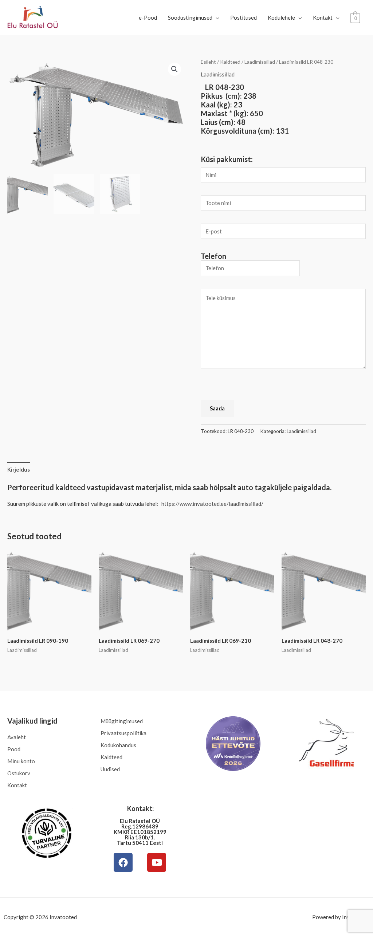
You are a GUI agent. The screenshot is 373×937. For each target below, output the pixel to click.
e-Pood (148, 17)
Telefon (213, 256)
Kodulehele (281, 17)
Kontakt (323, 17)
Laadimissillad (259, 62)
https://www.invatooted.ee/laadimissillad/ (212, 503)
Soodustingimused (190, 17)
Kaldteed (230, 62)
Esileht (208, 62)
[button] (174, 69)
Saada (217, 408)
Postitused (243, 17)
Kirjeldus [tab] (18, 469)
